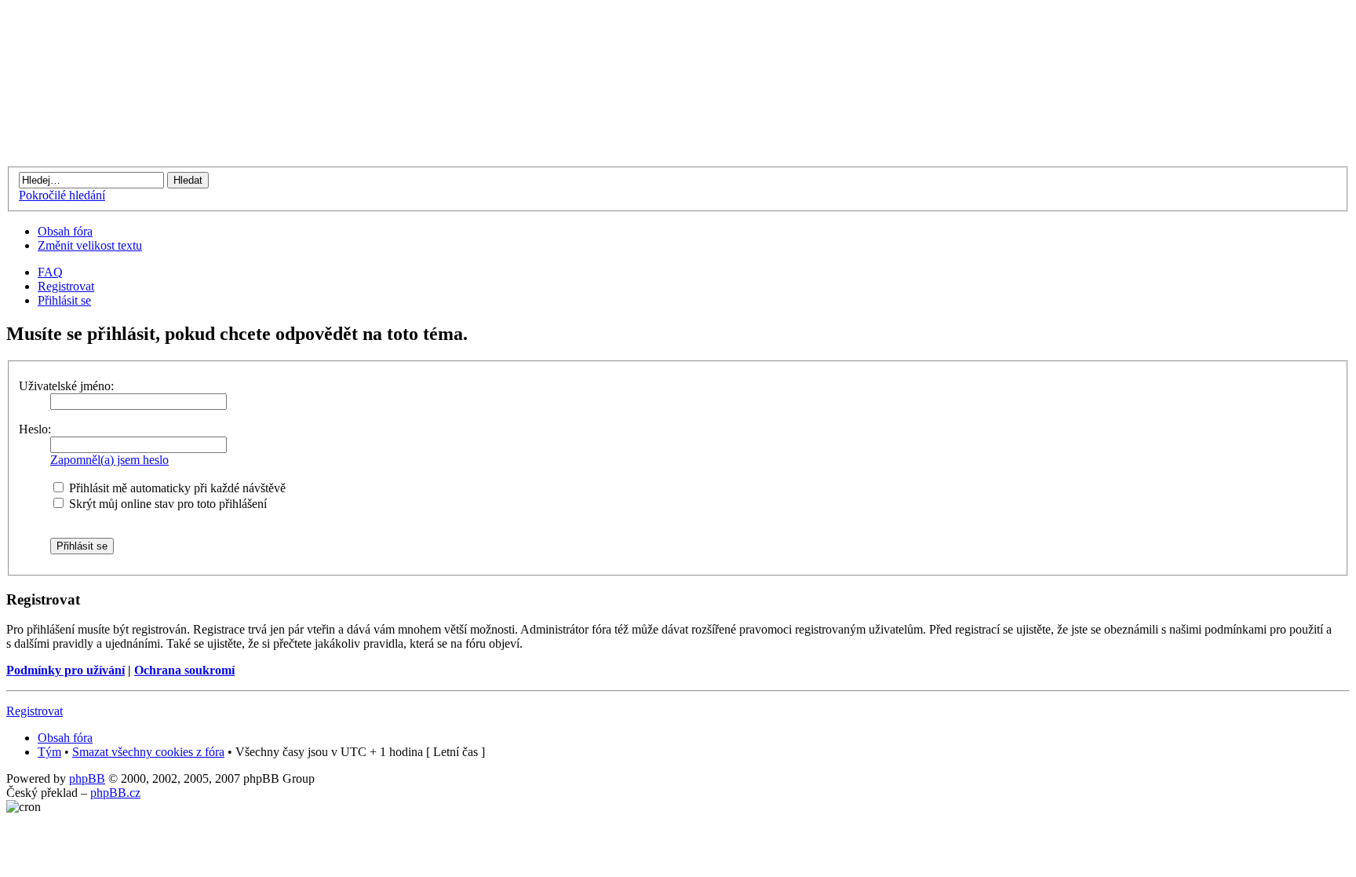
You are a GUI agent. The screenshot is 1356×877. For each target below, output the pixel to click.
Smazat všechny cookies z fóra (148, 751)
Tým (49, 751)
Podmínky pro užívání (65, 670)
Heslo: (35, 429)
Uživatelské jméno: (66, 386)
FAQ (50, 272)
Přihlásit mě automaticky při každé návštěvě (176, 488)
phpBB (87, 778)
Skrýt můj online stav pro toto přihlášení (166, 503)
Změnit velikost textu (90, 245)
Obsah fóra (65, 231)
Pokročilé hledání (62, 195)
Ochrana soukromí (184, 670)
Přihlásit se (64, 300)
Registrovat (66, 286)
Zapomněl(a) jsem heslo (109, 459)
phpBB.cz (115, 792)
